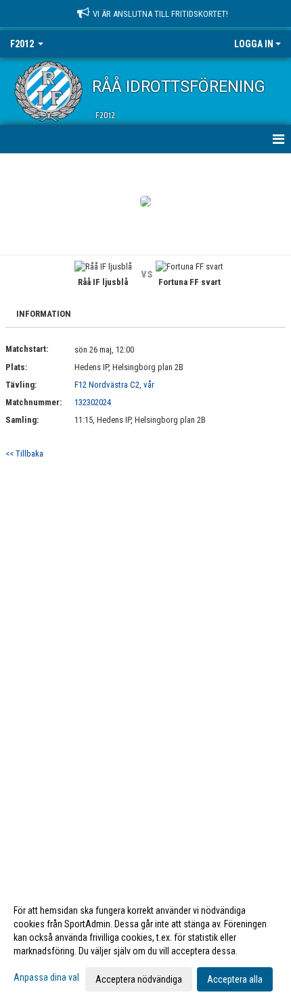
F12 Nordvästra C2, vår (114, 385)
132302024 (92, 402)
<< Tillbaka (24, 453)
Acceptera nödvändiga (138, 979)
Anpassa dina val (46, 977)
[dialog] (145, 944)
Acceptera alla (235, 979)
